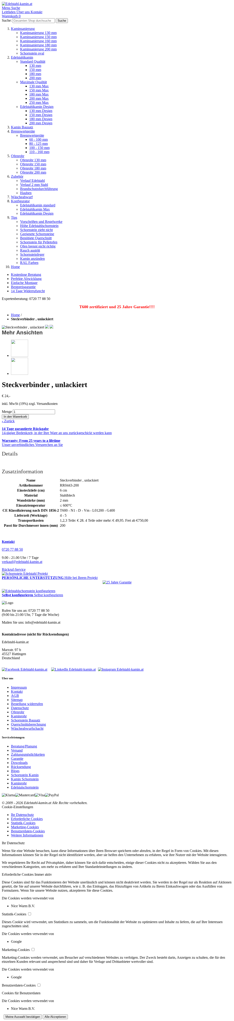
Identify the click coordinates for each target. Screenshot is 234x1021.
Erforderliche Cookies (27, 819)
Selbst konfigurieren (48, 595)
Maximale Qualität (33, 82)
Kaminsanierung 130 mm (38, 33)
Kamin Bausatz (22, 127)
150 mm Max (39, 90)
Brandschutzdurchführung (39, 189)
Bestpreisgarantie (23, 287)
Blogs (15, 771)
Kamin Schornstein (25, 779)
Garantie (17, 759)
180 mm (35, 74)
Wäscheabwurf (22, 197)
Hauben (26, 193)
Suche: (7, 20)
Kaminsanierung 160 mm (38, 41)
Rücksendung (21, 767)
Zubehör (17, 176)
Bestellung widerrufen (27, 704)
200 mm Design (40, 123)
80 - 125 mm (38, 144)
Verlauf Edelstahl (32, 180)
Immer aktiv (43, 874)
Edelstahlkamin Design (36, 107)
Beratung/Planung (24, 746)
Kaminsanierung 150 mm (38, 37)
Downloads (19, 763)
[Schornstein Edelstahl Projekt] (25, 574)
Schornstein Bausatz (25, 720)
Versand (17, 750)
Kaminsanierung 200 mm (38, 49)
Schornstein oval (32, 53)
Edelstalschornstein (25, 787)
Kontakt (17, 691)
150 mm (35, 70)
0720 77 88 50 (12, 549)
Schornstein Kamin (25, 775)
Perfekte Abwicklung (26, 279)
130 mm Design (40, 111)
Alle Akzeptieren (55, 1016)
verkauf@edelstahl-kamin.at (22, 562)
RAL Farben (29, 263)
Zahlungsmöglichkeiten (28, 754)
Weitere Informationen (27, 835)
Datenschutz (20, 708)
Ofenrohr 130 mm (33, 160)
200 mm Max (39, 98)
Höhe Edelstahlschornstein (39, 226)
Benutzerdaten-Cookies (28, 831)
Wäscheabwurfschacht (27, 728)
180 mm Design (40, 119)
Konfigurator (20, 201)
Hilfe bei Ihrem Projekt (81, 578)
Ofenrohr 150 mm (33, 164)
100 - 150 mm (39, 148)
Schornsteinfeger (32, 254)
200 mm (35, 78)
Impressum (19, 687)
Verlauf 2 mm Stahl (34, 185)
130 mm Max (39, 86)
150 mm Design (40, 115)
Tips (14, 217)
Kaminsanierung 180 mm (38, 45)
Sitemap (17, 700)
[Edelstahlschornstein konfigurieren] (28, 591)
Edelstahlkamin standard (37, 205)
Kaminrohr (19, 716)
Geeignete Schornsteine (37, 234)
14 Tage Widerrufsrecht (28, 291)
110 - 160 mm (39, 152)
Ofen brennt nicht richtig (38, 246)
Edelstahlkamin (22, 57)
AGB (15, 696)
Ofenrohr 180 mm (33, 168)
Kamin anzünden (32, 258)
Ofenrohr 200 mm (33, 172)
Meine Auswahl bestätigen (22, 1016)
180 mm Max (39, 94)
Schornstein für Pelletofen (38, 242)
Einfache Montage (24, 283)
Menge (7, 412)
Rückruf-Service (14, 569)
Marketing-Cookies (25, 827)
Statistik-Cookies (23, 823)
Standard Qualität (32, 61)
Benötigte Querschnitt (36, 238)
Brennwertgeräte (23, 131)
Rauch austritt (30, 250)
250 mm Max (39, 102)
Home (15, 267)
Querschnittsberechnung (28, 724)
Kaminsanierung (23, 29)
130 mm (35, 66)
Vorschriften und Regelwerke (41, 222)
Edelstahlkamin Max (35, 209)
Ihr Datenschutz (22, 815)
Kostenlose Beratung (26, 274)
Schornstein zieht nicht (36, 230)
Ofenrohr (17, 156)
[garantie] (117, 582)
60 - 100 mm (38, 139)
